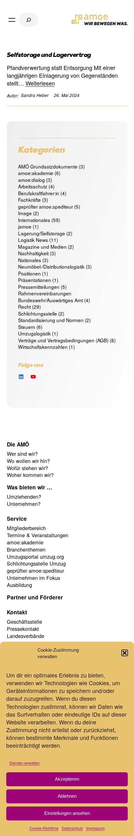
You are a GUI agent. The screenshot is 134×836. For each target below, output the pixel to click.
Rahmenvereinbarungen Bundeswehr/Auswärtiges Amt (50, 296)
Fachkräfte (29, 199)
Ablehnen (67, 796)
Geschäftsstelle (24, 621)
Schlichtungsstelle (37, 313)
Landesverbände (25, 636)
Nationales (29, 259)
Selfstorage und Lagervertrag (49, 56)
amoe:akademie (35, 172)
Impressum (95, 828)
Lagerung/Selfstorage (41, 233)
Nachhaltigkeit (33, 253)
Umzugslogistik (34, 333)
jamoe (24, 226)
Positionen (29, 273)
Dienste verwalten (24, 762)
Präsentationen (34, 279)
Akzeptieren (67, 779)
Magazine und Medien (42, 246)
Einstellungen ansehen (67, 813)
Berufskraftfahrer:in (38, 193)
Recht (24, 306)
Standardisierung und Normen (51, 319)
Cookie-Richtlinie (44, 828)
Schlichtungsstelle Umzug (36, 563)
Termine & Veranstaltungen (37, 535)
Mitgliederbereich (26, 528)
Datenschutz (72, 828)
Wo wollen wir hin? (28, 460)
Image (25, 213)
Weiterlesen (40, 83)
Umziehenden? (24, 496)
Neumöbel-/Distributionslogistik (51, 266)
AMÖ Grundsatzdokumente (48, 166)
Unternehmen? (24, 503)
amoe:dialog (31, 179)
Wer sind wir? (22, 453)
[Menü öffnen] (12, 20)
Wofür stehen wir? (27, 468)
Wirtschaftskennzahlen (43, 346)
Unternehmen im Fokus (33, 577)
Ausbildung (19, 585)
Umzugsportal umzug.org (35, 556)
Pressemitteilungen (39, 286)
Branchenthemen (26, 549)
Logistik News (33, 239)
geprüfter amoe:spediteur (45, 206)
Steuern (26, 326)
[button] (125, 653)
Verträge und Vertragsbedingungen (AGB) (63, 340)
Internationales (34, 219)
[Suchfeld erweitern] (28, 20)
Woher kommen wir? (30, 474)
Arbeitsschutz (32, 186)
